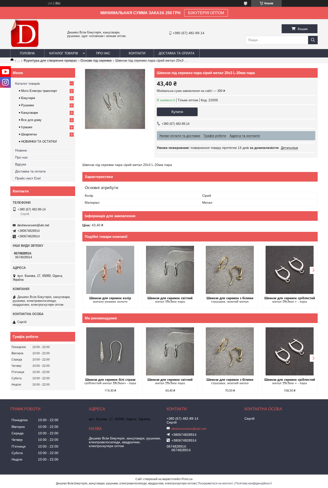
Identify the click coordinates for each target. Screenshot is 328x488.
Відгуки (20, 164)
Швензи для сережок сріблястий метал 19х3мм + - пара (289, 300)
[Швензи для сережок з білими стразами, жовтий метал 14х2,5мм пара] (230, 270)
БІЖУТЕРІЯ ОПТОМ (206, 13)
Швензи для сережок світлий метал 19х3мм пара (170, 300)
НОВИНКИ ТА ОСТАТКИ (39, 141)
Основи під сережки (96, 60)
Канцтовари (29, 112)
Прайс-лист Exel (28, 178)
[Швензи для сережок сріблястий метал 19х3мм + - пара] (290, 270)
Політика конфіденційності (253, 483)
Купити (177, 112)
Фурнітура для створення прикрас (50, 60)
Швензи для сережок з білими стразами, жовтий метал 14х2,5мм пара (230, 300)
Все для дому (31, 120)
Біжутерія (28, 98)
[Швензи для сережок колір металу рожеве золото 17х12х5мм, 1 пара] (110, 270)
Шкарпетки (29, 134)
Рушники (27, 105)
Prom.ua (187, 479)
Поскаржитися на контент (215, 483)
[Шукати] (313, 40)
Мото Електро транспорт (39, 91)
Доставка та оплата (176, 53)
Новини (21, 150)
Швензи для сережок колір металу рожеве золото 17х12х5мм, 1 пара (110, 300)
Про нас (103, 53)
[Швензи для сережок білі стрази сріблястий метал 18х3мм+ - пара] (110, 351)
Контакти (137, 53)
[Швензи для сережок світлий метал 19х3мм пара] (170, 270)
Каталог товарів (63, 53)
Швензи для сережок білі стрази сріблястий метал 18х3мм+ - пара (110, 381)
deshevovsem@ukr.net (33, 225)
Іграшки (26, 127)
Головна (27, 53)
